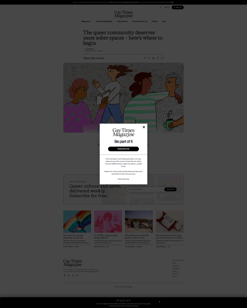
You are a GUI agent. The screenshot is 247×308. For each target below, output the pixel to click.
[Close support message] (144, 127)
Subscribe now (123, 149)
